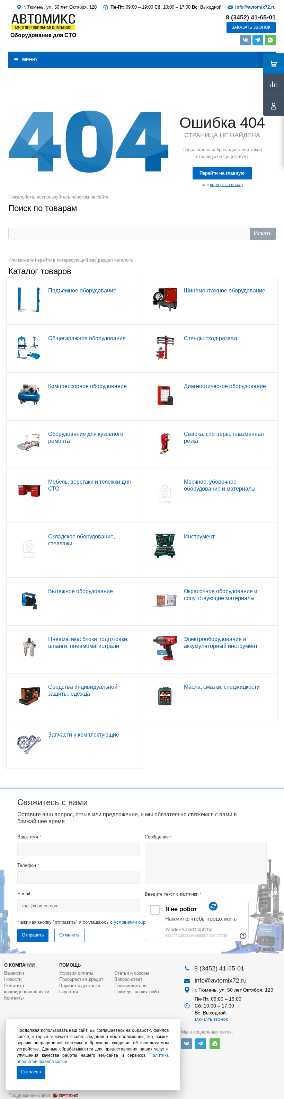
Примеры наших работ (137, 991)
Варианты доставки (79, 985)
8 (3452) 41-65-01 (251, 17)
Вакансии (14, 973)
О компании (19, 965)
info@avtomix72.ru (255, 7)
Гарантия (68, 991)
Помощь (70, 965)
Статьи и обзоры (131, 973)
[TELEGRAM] (257, 40)
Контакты (14, 998)
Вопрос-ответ (128, 979)
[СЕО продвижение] (65, 1095)
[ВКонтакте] (245, 40)
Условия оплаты (76, 973)
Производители (130, 985)
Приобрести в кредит (81, 979)
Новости (12, 979)
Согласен (31, 1071)
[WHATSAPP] (270, 40)
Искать (263, 233)
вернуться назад (226, 184)
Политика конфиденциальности (26, 988)
